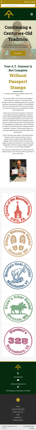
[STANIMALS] (18, 341)
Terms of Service (18, 420)
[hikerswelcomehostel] (18, 242)
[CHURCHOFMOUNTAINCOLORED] (18, 209)
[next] (29, 173)
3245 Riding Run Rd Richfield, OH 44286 (18, 391)
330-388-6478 (18, 377)
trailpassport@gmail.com (18, 384)
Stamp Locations (18, 412)
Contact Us (18, 417)
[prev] (7, 173)
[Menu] (31, 14)
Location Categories (18, 409)
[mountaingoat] (18, 275)
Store (18, 414)
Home (18, 406)
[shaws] (18, 308)
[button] (18, 53)
